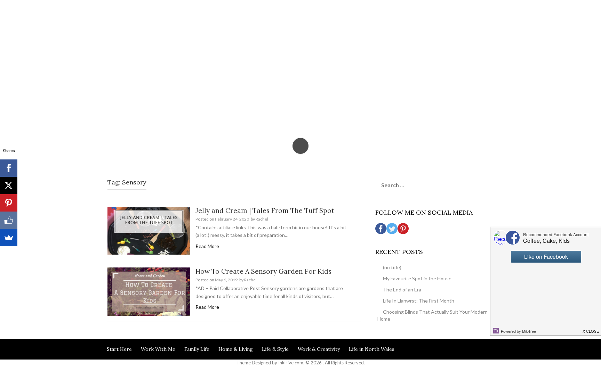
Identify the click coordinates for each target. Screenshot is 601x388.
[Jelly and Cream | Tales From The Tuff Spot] (148, 230)
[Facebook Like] (8, 220)
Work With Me (158, 349)
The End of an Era (402, 289)
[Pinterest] (8, 203)
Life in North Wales (371, 349)
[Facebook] (8, 168)
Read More (207, 246)
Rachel (262, 219)
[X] (8, 185)
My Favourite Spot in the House (417, 278)
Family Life (196, 349)
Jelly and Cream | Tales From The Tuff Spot (264, 210)
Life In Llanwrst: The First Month (418, 301)
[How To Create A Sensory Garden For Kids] (148, 291)
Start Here (119, 349)
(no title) (392, 267)
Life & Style (275, 349)
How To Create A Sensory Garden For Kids (263, 271)
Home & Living (235, 349)
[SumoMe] (8, 237)
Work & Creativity (319, 349)
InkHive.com (290, 362)
